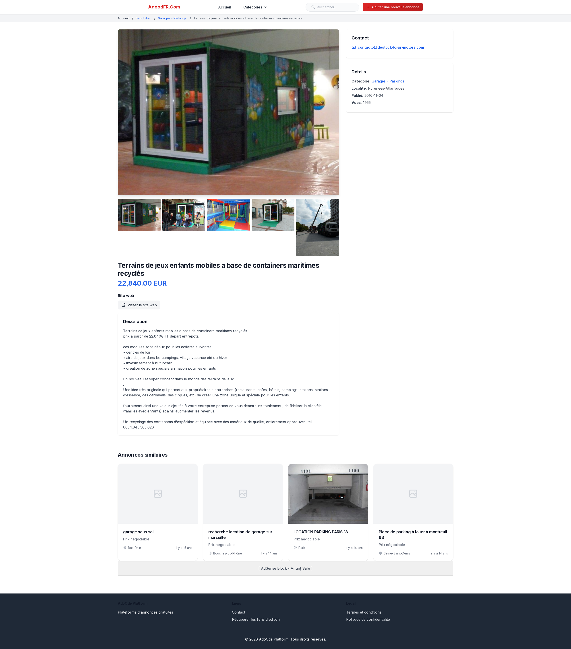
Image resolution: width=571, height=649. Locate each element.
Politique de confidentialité (368, 619)
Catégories (252, 7)
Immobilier (143, 18)
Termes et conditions (363, 612)
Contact (238, 612)
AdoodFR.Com (164, 7)
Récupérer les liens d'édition (256, 619)
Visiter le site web (142, 305)
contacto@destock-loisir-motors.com (391, 47)
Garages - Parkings (172, 18)
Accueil (224, 7)
